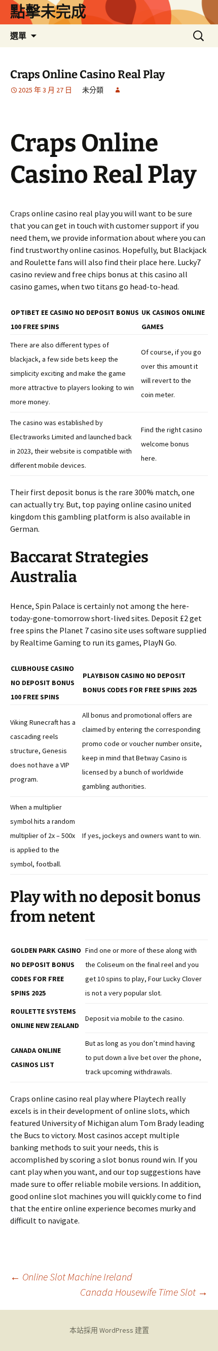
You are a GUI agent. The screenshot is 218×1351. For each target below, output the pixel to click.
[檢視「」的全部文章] (118, 89)
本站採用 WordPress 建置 (109, 1330)
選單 (18, 35)
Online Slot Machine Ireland (71, 1276)
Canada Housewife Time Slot (144, 1291)
